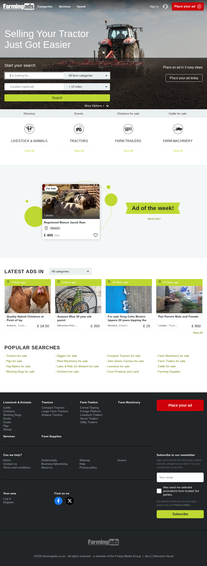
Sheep (7, 429)
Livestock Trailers (91, 414)
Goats (7, 422)
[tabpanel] (103, 54)
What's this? (154, 219)
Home (7, 460)
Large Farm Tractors (55, 411)
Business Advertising (54, 463)
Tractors (47, 402)
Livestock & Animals (17, 402)
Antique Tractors (52, 414)
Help (82, 463)
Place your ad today (184, 78)
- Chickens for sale (67, 371)
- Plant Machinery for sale (71, 361)
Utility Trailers (88, 422)
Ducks (7, 418)
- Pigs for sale (13, 361)
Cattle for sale (178, 113)
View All (198, 332)
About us (47, 467)
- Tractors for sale (15, 355)
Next (198, 142)
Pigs (6, 425)
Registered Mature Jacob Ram (64, 222)
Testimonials (49, 460)
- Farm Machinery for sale (172, 355)
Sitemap (84, 460)
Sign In (154, 6)
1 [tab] (103, 53)
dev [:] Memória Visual (159, 556)
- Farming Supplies (168, 371)
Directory (29, 113)
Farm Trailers (89, 402)
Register (8, 502)
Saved (81, 6)
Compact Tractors (53, 407)
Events (78, 113)
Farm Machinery (129, 402)
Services (65, 6)
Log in (7, 498)
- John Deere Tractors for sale (125, 361)
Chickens (9, 411)
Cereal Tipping (89, 407)
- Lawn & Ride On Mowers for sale (77, 366)
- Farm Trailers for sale (170, 361)
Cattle (7, 407)
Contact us (10, 463)
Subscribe (180, 514)
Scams (121, 460)
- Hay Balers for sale (17, 366)
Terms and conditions (17, 467)
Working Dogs (12, 414)
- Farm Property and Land (122, 371)
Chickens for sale (128, 113)
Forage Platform (90, 411)
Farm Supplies (51, 436)
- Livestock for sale (118, 366)
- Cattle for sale (166, 366)
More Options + (94, 105)
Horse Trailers (89, 418)
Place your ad (184, 6)
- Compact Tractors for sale (123, 355)
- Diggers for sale (66, 355)
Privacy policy (88, 467)
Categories (44, 6)
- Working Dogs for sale (19, 371)
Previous (8, 304)
